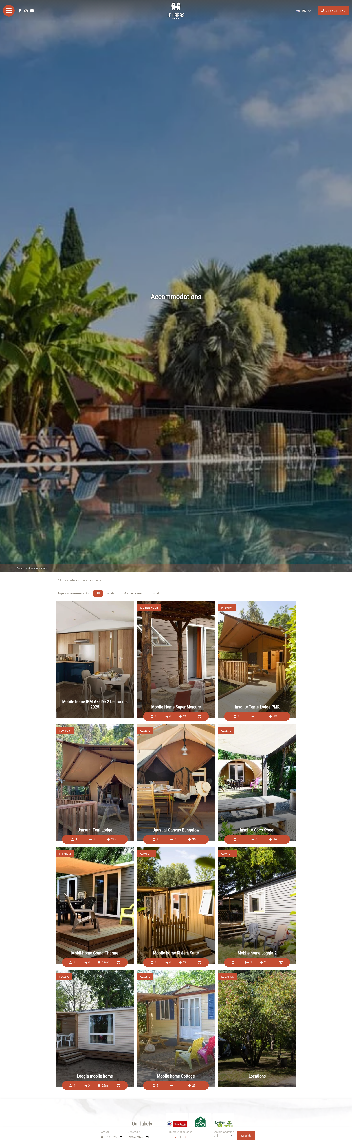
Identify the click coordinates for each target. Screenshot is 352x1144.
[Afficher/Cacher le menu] (9, 11)
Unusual (153, 593)
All (98, 593)
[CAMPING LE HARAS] (176, 10)
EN (304, 11)
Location (112, 593)
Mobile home (132, 593)
